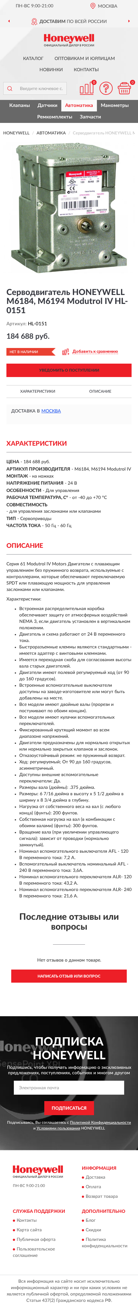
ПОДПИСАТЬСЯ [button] (69, 1108)
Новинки (51, 70)
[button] (106, 88)
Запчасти (90, 117)
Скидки (93, 1230)
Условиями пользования (58, 1128)
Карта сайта (29, 1230)
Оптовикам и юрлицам (85, 59)
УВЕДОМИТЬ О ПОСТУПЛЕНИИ (69, 370)
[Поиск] (9, 88)
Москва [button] (51, 411)
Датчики (47, 105)
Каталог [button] (33, 59)
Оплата (93, 1187)
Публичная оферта (36, 1240)
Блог (91, 1221)
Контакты (86, 70)
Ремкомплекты (54, 117)
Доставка (95, 1177)
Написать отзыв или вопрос (69, 976)
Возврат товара (102, 1197)
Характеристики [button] (37, 391)
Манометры (115, 105)
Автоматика (79, 105)
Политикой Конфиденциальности (100, 1122)
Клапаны (19, 105)
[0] (124, 88)
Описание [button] (100, 391)
